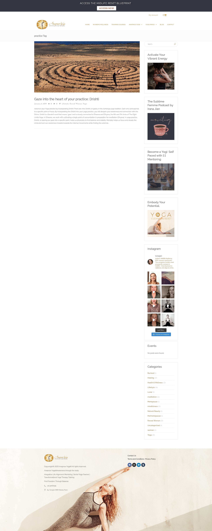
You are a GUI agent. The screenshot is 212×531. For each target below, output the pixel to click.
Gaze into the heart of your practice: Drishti (66, 99)
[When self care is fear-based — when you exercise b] (154, 278)
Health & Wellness (155, 383)
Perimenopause (154, 416)
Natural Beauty (154, 411)
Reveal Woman (76, 104)
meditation (152, 397)
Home (87, 24)
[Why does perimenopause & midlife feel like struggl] (168, 292)
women (151, 430)
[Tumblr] (143, 465)
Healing (151, 378)
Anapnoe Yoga (134, 24)
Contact (170, 24)
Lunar (150, 392)
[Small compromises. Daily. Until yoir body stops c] (154, 320)
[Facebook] (130, 465)
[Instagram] (134, 465)
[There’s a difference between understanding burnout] (168, 320)
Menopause (152, 402)
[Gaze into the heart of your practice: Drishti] (87, 67)
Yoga (85, 104)
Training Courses (118, 24)
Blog (162, 24)
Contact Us (132, 456)
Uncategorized (154, 425)
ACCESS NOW (106, 8)
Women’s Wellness (100, 24)
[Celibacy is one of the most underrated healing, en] (168, 278)
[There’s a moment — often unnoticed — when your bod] (154, 306)
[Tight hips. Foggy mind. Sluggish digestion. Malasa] (168, 306)
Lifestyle (65, 104)
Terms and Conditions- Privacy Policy (142, 459)
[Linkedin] (139, 465)
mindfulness (153, 406)
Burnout (151, 373)
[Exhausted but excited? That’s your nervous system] (154, 292)
